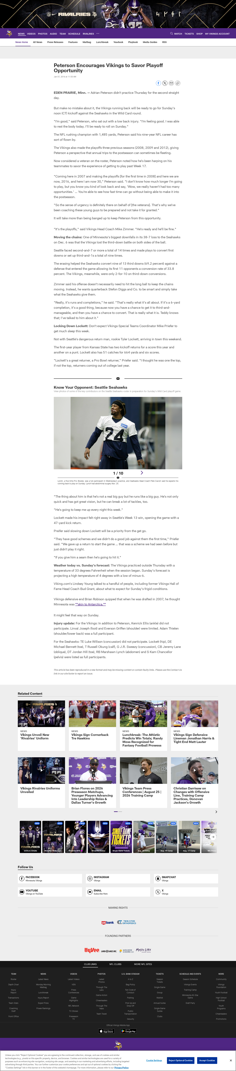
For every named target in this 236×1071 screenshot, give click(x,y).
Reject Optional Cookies (181, 1060)
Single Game (159, 987)
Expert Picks (43, 1003)
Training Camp (190, 990)
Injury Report (43, 998)
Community (221, 979)
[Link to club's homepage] (9, 33)
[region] (118, 1060)
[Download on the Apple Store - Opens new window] (106, 1031)
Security (130, 1019)
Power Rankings (43, 1008)
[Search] (171, 33)
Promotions (221, 1019)
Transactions (13, 998)
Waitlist (160, 998)
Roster (13, 979)
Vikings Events (190, 984)
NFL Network (73, 1006)
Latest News (43, 979)
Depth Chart (13, 984)
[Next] (142, 473)
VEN (73, 984)
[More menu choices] (97, 33)
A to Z (130, 979)
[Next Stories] (213, 837)
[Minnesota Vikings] (118, 1046)
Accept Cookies (207, 1060)
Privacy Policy (121, 1067)
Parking (130, 998)
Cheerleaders (101, 1000)
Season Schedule (190, 979)
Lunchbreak (43, 992)
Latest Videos (73, 979)
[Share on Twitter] (164, 84)
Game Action (101, 995)
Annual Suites (160, 1003)
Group (159, 992)
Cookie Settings (154, 1060)
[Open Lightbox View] (118, 443)
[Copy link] (177, 83)
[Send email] (171, 84)
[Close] (230, 1060)
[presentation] (217, 812)
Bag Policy (130, 984)
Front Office (14, 1016)
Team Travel (101, 1014)
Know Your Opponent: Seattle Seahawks (90, 387)
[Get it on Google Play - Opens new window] (128, 1033)
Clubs (159, 1016)
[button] (116, 812)
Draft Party (190, 1003)
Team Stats (13, 1003)
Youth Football (221, 992)
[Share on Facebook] (158, 84)
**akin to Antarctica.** (90, 604)
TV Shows (73, 1011)
